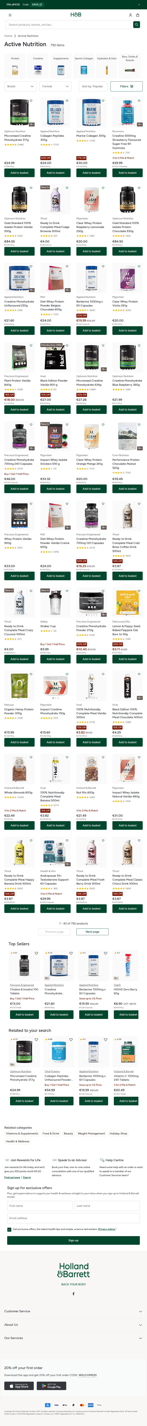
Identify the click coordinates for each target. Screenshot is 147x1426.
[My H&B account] (130, 15)
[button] (20, 86)
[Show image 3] (22, 124)
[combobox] (69, 24)
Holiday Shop (118, 1133)
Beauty (68, 1133)
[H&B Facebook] (73, 1294)
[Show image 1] (17, 124)
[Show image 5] (60, 124)
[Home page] (76, 15)
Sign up (73, 1240)
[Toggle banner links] (139, 4)
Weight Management (91, 1133)
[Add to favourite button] (31, 101)
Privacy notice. (106, 1229)
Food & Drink (51, 1133)
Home (8, 36)
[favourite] (36, 953)
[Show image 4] (58, 124)
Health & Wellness (17, 1141)
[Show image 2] (19, 124)
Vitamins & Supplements (22, 1133)
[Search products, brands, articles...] (137, 24)
